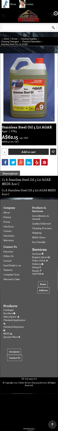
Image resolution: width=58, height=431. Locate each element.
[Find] (53, 28)
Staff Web (37, 273)
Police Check (39, 260)
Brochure (8, 313)
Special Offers (11, 336)
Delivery (36, 263)
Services (37, 253)
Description (10, 173)
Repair (35, 270)
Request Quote (40, 257)
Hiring (35, 267)
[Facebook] (5, 162)
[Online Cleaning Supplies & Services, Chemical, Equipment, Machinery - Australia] (28, 15)
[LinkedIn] (28, 162)
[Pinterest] (44, 162)
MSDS (6, 333)
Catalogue (8, 309)
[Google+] (21, 162)
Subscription (10, 316)
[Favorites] (53, 152)
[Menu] (3, 16)
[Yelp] (36, 162)
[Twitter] (13, 162)
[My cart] (52, 16)
